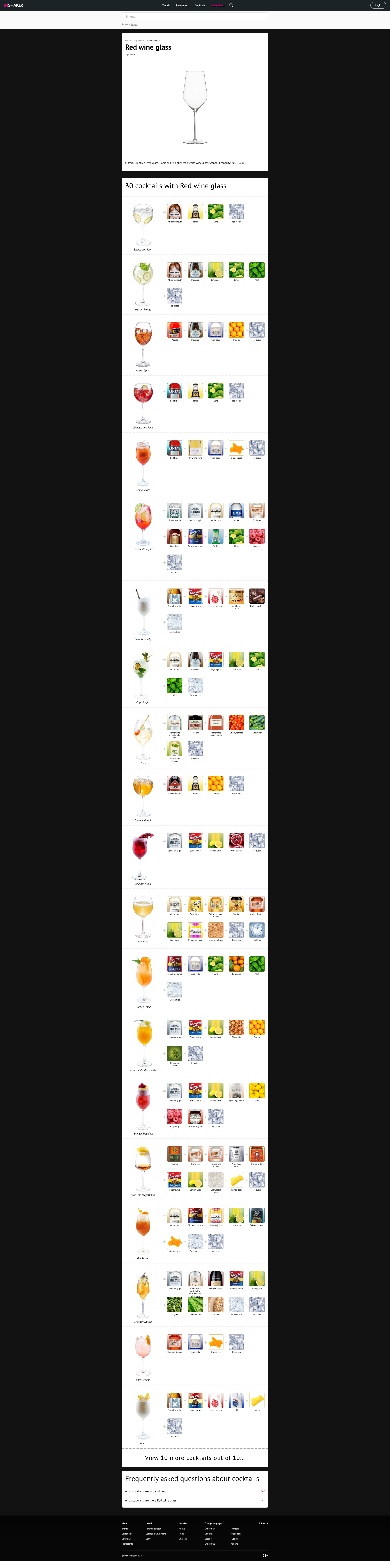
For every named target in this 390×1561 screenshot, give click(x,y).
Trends (166, 5)
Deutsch (209, 1533)
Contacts (183, 1538)
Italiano (234, 1543)
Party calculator (153, 1528)
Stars (148, 1538)
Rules (181, 1533)
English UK (210, 1528)
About (182, 1528)
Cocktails (200, 5)
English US (210, 1543)
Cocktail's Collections (156, 1533)
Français (235, 1528)
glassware (131, 54)
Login (378, 5)
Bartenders (182, 5)
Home (128, 40)
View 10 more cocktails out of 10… (195, 1458)
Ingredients (218, 5)
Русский (235, 1538)
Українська (236, 1533)
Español (208, 1538)
